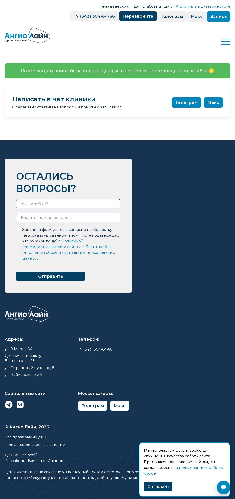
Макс (197, 16)
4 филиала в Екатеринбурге (203, 6)
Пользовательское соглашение (35, 444)
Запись (218, 16)
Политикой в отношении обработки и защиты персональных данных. (68, 253)
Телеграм (172, 16)
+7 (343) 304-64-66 (94, 16)
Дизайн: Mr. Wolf (21, 455)
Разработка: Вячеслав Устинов (34, 461)
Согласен (158, 486)
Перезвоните (138, 16)
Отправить (50, 276)
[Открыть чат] (223, 487)
